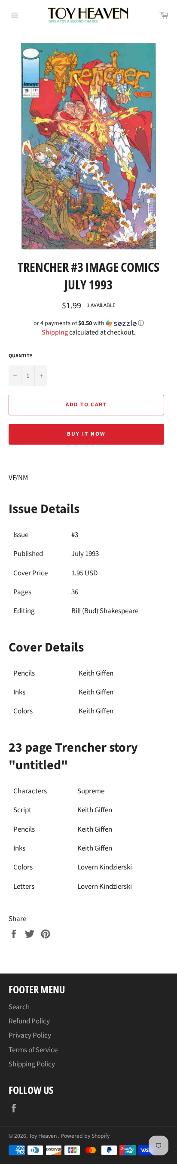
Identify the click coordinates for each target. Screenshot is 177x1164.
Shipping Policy (32, 1064)
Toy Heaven (43, 1136)
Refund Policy (29, 1021)
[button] (88, 323)
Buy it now (86, 434)
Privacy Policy (30, 1035)
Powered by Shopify (85, 1136)
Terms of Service (33, 1050)
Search (19, 1007)
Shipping (55, 332)
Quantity (20, 356)
